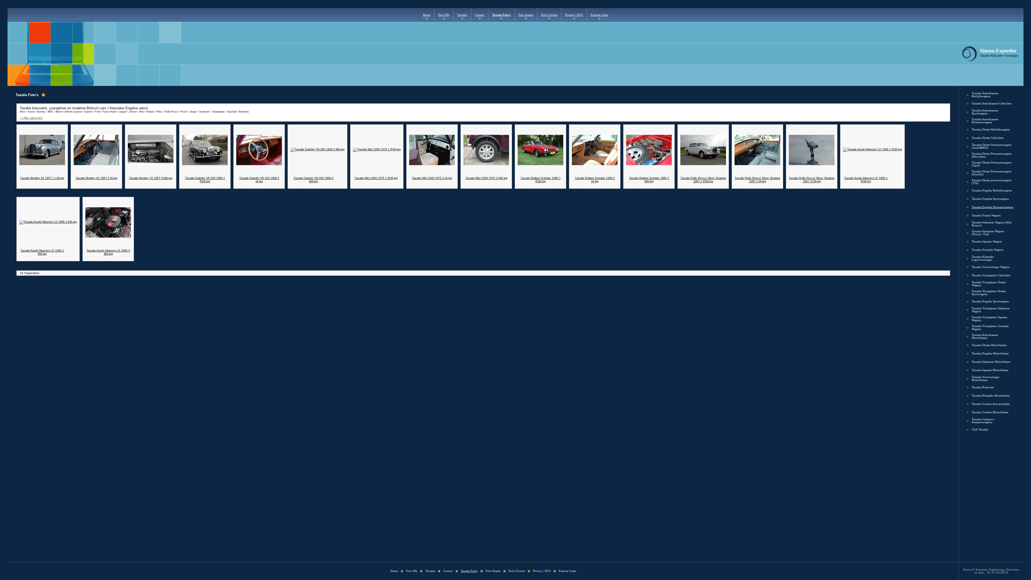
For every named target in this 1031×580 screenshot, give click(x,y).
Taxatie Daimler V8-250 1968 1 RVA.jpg (205, 179)
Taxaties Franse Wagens (986, 215)
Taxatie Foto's (501, 14)
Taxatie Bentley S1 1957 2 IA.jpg (96, 178)
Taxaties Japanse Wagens (987, 241)
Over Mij (443, 14)
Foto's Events (549, 14)
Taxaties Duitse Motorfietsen (989, 345)
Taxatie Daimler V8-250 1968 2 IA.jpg (259, 179)
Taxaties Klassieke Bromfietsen (991, 395)
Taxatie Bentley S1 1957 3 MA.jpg (150, 178)
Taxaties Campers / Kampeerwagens (983, 421)
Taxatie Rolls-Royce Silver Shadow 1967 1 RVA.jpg (703, 179)
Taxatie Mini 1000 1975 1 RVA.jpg (376, 178)
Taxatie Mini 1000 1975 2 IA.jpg (432, 178)
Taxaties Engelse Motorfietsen (990, 353)
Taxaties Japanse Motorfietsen (990, 370)
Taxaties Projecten (983, 387)
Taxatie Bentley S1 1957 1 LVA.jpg (42, 178)
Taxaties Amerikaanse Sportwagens (985, 112)
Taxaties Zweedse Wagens (987, 249)
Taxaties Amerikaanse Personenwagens (985, 121)
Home (426, 14)
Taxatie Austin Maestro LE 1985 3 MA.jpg (108, 252)
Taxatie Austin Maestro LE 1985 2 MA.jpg (42, 252)
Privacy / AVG (574, 14)
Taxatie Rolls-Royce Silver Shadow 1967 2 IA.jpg (757, 179)
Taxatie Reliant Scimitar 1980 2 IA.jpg (595, 179)
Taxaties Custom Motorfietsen (990, 412)
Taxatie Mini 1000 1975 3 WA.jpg (486, 178)
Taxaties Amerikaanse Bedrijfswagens (985, 95)
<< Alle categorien (31, 117)
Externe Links (599, 14)
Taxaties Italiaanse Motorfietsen (991, 361)
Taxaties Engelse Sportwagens (990, 198)
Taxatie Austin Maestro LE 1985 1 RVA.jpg (866, 179)
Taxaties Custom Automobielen (991, 404)
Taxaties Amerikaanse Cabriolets (991, 103)
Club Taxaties (980, 429)
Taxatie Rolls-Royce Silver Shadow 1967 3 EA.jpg (811, 179)
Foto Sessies (525, 14)
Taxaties (462, 14)
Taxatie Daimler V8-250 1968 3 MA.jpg (313, 179)
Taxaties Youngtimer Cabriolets (991, 275)
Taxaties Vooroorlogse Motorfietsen (985, 379)
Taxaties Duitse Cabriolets (987, 137)
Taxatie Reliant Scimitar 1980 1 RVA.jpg (541, 179)
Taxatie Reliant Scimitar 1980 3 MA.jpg (649, 179)
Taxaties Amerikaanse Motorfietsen (985, 336)
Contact (479, 14)
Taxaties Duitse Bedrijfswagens (991, 129)
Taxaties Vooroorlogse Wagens (991, 267)
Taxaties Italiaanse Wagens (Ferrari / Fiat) (988, 233)
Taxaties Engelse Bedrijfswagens (992, 190)
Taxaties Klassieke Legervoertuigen (983, 258)
